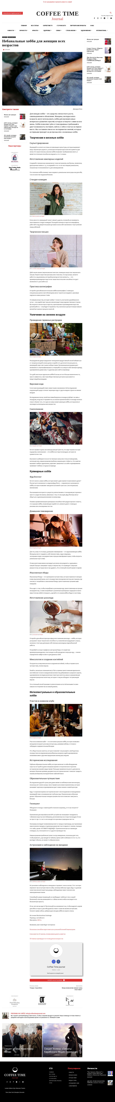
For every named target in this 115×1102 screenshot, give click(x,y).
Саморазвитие (11, 37)
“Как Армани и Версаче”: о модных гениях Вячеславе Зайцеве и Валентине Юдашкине (96, 1073)
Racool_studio (36, 216)
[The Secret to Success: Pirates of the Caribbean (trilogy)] (108, 59)
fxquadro (35, 445)
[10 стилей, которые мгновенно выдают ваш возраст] (22, 137)
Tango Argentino (36, 988)
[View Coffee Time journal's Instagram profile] (54, 962)
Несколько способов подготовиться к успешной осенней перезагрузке (52, 929)
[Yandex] (108, 18)
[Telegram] (104, 18)
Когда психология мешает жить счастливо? (72, 989)
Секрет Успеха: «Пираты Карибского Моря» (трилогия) (95, 49)
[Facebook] (94, 18)
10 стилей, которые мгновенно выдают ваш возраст (10, 136)
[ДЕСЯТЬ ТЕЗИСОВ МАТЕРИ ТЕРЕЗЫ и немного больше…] (110, 1082)
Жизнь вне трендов (10, 115)
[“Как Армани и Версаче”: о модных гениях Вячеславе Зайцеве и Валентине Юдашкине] (110, 1073)
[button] (111, 13)
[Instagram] (98, 18)
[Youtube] (111, 18)
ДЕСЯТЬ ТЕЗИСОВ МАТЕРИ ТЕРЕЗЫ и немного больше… (96, 1082)
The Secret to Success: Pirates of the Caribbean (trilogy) (95, 59)
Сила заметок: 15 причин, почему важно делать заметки (47, 934)
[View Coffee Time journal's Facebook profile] (58, 962)
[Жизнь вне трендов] (22, 116)
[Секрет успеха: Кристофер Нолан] (22, 1040)
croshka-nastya (36, 268)
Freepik (42, 216)
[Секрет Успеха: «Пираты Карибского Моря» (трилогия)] (62, 1040)
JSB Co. (39, 920)
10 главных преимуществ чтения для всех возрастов (46, 939)
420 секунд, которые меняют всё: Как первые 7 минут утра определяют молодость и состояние (11, 126)
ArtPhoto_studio (36, 881)
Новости (5, 37)
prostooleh (35, 634)
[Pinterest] (101, 18)
